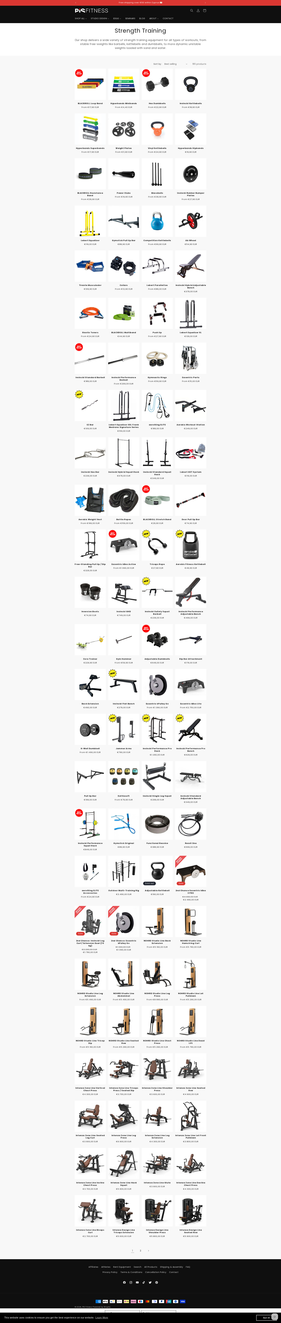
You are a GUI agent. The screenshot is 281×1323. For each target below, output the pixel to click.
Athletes (105, 1266)
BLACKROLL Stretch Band (157, 519)
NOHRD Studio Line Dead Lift (190, 1042)
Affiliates (93, 1266)
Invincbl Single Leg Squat (157, 796)
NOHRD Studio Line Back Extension (157, 942)
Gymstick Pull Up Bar (124, 240)
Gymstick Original (123, 843)
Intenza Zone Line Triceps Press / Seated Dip (123, 1089)
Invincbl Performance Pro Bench (190, 749)
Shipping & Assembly (171, 1266)
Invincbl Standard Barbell (90, 377)
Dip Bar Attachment (190, 659)
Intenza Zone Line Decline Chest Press (190, 1184)
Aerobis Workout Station (191, 425)
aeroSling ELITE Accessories (90, 891)
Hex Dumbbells (157, 103)
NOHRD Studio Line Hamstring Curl (190, 942)
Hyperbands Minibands (123, 103)
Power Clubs (124, 193)
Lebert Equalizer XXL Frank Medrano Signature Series (124, 426)
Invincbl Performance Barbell (124, 378)
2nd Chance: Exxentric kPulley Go (123, 942)
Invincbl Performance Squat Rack (90, 844)
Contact (173, 1272)
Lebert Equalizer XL (191, 332)
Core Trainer (90, 659)
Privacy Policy (110, 1272)
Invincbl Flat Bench (123, 704)
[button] (192, 10)
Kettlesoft (124, 796)
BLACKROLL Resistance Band (90, 194)
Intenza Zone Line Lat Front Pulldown (190, 1136)
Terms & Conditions (131, 1272)
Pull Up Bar (90, 796)
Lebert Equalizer (90, 240)
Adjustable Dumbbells (157, 659)
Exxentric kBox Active (124, 564)
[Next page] (148, 1250)
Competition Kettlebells (157, 240)
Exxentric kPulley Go (157, 704)
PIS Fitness (87, 1307)
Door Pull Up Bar (191, 519)
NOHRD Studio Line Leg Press (157, 994)
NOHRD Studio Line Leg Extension (90, 994)
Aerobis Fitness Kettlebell (191, 564)
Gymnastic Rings (157, 377)
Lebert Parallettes (157, 285)
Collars (124, 285)
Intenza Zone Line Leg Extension (157, 1136)
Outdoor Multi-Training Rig (123, 890)
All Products (150, 1266)
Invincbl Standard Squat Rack (157, 473)
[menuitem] (81, 18)
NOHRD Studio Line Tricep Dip (90, 1042)
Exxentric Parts (190, 377)
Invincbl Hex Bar (90, 472)
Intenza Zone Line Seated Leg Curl (90, 1136)
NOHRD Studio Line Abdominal (123, 994)
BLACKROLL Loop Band (90, 103)
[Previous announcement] (75, 3)
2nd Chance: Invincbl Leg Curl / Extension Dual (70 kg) (90, 943)
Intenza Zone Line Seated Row (190, 1089)
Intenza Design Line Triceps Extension (124, 1231)
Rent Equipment (122, 1266)
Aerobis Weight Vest (90, 519)
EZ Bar (90, 425)
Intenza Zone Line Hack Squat (124, 1184)
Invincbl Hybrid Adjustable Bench (191, 286)
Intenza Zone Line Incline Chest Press (90, 1184)
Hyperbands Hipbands (191, 148)
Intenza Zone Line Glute (157, 1183)
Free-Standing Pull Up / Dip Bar (90, 565)
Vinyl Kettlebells (157, 148)
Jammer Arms (124, 748)
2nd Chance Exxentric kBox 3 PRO (191, 891)
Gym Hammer (123, 659)
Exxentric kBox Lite (190, 704)
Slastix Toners (90, 332)
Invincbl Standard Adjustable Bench (190, 797)
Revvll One (191, 843)
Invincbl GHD (123, 611)
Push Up (157, 332)
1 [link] (132, 1250)
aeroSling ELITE (157, 425)
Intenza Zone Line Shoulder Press (157, 1089)
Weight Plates (124, 148)
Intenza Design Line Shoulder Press (157, 1231)
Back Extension (90, 704)
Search (138, 1266)
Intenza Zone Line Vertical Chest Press (90, 1089)
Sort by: (158, 64)
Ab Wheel (190, 240)
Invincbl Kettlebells (191, 103)
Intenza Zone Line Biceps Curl (90, 1231)
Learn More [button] (101, 1317)
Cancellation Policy (155, 1272)
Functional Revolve (157, 843)
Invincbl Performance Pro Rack (157, 749)
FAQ (188, 1266)
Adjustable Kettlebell (157, 890)
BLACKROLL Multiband (123, 332)
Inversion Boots (90, 611)
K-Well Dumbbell (90, 748)
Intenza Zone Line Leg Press (124, 1136)
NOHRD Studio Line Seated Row (124, 1042)
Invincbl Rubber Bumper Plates (190, 194)
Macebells (157, 193)
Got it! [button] (266, 1318)
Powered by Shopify (101, 1307)
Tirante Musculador (90, 285)
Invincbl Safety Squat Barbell (157, 612)
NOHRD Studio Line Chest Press (157, 1042)
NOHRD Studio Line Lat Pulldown (190, 994)
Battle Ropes (123, 519)
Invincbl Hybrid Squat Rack (123, 472)
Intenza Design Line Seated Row (191, 1231)
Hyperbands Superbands (90, 148)
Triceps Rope (157, 564)
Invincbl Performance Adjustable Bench (191, 612)
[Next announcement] (205, 3)
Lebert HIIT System (191, 472)
